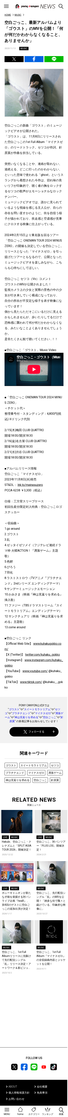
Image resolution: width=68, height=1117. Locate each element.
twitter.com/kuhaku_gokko (42, 654)
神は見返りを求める (26, 717)
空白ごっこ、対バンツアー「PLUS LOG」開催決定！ (51, 845)
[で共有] (14, 59)
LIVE (5, 837)
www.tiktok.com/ (31, 682)
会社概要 (42, 1086)
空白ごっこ (49, 717)
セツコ (55, 765)
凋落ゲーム (55, 772)
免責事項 (42, 1092)
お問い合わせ (16, 1098)
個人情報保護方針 (19, 1092)
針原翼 (55, 780)
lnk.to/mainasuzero (30, 485)
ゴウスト (14, 709)
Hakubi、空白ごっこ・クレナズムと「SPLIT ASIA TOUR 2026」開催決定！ (16, 845)
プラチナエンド (21, 713)
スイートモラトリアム (37, 709)
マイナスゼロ (43, 713)
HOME (8, 15)
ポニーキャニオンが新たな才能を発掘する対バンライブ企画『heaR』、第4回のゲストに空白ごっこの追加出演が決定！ (16, 900)
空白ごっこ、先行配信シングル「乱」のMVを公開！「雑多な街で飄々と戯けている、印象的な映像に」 (51, 900)
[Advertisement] (34, 1016)
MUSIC (18, 15)
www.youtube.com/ (35, 671)
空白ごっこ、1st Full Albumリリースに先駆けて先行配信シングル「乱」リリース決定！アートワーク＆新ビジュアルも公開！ (16, 960)
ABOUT (12, 1086)
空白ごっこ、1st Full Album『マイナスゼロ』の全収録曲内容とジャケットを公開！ (51, 957)
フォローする (36, 731)
